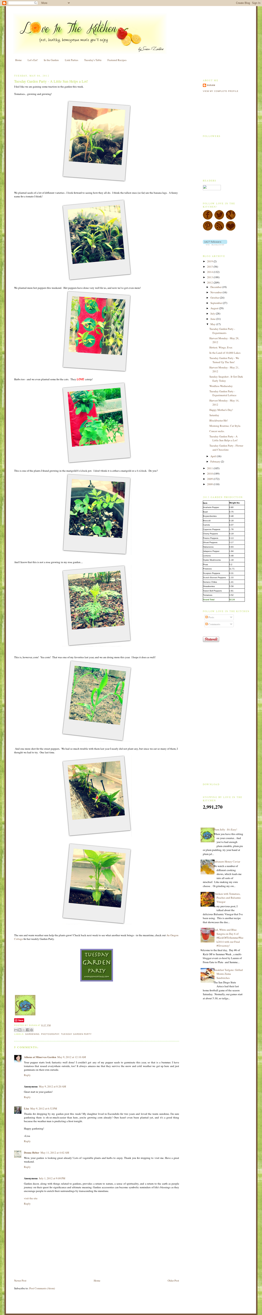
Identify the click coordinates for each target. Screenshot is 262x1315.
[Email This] (16, 1030)
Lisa (26, 1108)
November (216, 292)
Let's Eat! (33, 60)
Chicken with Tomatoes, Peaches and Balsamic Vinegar (227, 898)
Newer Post (20, 1280)
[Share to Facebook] (28, 1030)
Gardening (32, 1034)
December (216, 287)
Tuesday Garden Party (76, 1034)
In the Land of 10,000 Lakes (225, 353)
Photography (50, 1034)
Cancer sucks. (217, 431)
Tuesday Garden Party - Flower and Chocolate (226, 447)
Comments (214, 624)
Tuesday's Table (93, 60)
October (215, 297)
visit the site (30, 1198)
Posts (211, 617)
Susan (211, 85)
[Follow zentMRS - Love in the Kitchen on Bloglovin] (215, 244)
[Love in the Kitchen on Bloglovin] (231, 230)
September (216, 303)
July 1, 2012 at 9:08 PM (52, 1178)
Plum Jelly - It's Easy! (225, 829)
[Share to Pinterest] (31, 1030)
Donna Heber (31, 1152)
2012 (210, 282)
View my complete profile (220, 91)
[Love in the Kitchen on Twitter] (219, 219)
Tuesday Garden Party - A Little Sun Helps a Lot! (51, 81)
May (213, 324)
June (213, 319)
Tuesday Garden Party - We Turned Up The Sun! (224, 360)
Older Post (173, 1280)
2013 (210, 277)
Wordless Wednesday (221, 386)
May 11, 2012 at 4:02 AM (55, 1152)
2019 (210, 261)
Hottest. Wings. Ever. (221, 347)
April (213, 456)
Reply (27, 1075)
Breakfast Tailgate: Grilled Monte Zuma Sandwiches (228, 974)
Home (18, 60)
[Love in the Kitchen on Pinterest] (208, 230)
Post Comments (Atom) (42, 1288)
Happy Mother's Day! (221, 410)
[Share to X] (24, 1030)
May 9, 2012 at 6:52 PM (43, 1108)
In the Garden (51, 60)
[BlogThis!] (20, 1030)
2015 (210, 266)
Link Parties (71, 60)
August (214, 308)
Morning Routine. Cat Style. (225, 426)
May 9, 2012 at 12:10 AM (71, 1057)
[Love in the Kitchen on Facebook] (208, 219)
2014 (210, 272)
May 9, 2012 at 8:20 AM (52, 1086)
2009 (210, 479)
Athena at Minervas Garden (40, 1057)
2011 (210, 468)
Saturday (214, 415)
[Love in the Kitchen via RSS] (219, 230)
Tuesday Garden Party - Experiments (222, 331)
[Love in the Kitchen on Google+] (231, 219)
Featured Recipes (116, 60)
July (213, 313)
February (215, 461)
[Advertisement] (62, 1269)
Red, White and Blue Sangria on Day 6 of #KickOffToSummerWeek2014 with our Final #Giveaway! (228, 937)
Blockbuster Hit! (218, 420)
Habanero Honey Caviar (226, 861)
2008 (210, 484)
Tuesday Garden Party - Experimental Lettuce (222, 393)
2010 (210, 473)
